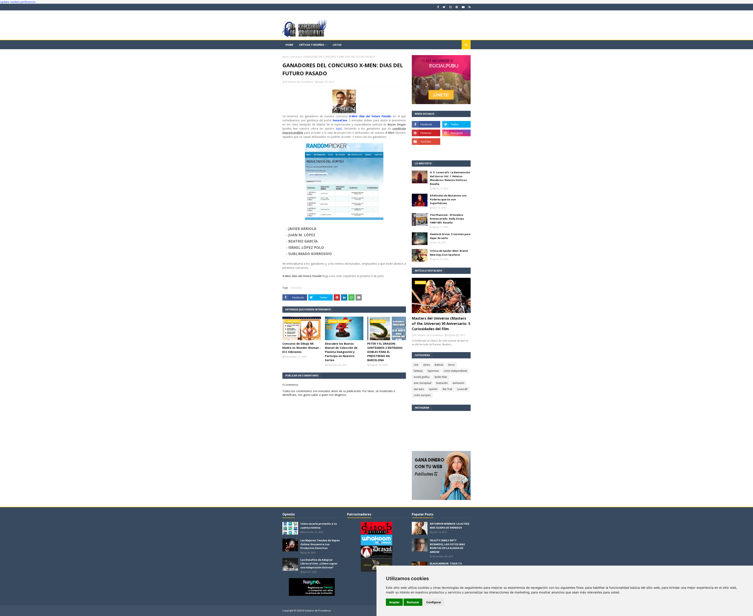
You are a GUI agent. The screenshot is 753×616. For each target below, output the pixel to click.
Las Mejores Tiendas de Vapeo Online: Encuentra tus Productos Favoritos (320, 544)
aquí (338, 128)
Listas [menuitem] (337, 44)
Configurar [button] (433, 602)
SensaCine (340, 120)
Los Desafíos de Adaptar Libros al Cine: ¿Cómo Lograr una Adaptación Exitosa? (318, 563)
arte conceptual (422, 383)
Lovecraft (462, 389)
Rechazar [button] (413, 602)
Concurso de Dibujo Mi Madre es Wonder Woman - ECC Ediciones (301, 348)
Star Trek (447, 389)
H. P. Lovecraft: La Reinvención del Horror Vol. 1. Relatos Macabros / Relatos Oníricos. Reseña (450, 178)
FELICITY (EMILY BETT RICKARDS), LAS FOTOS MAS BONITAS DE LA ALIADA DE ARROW (447, 546)
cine (416, 364)
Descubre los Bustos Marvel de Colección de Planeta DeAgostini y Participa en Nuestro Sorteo (341, 352)
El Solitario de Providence (299, 82)
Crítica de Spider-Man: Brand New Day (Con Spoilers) (449, 252)
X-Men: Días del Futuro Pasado (370, 116)
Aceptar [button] (394, 602)
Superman (433, 371)
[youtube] (463, 7)
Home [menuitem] (289, 44)
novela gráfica (421, 377)
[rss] (469, 7)
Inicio (285, 56)
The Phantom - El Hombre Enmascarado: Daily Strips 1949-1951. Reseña (447, 218)
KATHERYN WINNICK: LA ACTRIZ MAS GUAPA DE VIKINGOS (449, 525)
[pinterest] (457, 7)
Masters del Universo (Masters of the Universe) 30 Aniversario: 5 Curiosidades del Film (441, 323)
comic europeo (422, 395)
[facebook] (438, 7)
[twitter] (444, 7)
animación (458, 383)
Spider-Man (440, 377)
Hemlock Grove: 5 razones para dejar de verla (450, 236)
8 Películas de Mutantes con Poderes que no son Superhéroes (448, 199)
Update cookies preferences (18, 2)
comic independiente (455, 371)
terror (451, 364)
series (426, 364)
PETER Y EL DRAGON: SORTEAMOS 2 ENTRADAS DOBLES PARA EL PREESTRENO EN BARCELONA (385, 352)
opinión (433, 389)
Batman (439, 364)
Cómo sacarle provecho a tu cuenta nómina (318, 525)
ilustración (442, 383)
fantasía (418, 371)
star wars (419, 389)
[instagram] (450, 7)
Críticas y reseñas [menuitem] (311, 44)
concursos (296, 56)
